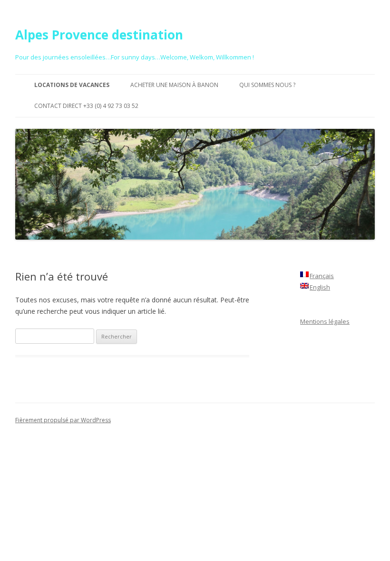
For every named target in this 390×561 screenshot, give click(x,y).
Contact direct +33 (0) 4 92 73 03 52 (86, 106)
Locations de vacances (71, 85)
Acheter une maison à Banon (174, 85)
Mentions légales (325, 321)
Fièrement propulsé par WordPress (63, 420)
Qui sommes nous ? (267, 85)
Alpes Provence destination (99, 34)
